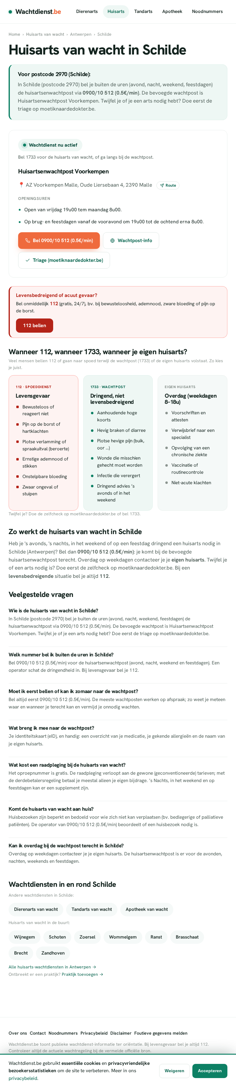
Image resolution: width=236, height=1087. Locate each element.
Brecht (21, 953)
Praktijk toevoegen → (82, 974)
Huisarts (116, 11)
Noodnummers (207, 11)
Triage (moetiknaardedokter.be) (68, 260)
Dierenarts (87, 11)
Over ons (18, 1033)
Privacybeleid (94, 1033)
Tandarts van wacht (92, 909)
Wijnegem (24, 937)
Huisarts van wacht (45, 34)
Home (14, 34)
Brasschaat (187, 937)
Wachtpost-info (135, 240)
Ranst (156, 937)
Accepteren (210, 1070)
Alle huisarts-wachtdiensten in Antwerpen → (52, 967)
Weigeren (174, 1070)
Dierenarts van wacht (36, 909)
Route (171, 185)
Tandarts (143, 11)
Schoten (57, 937)
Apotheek (172, 11)
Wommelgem (123, 937)
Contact (38, 1033)
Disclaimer (121, 1033)
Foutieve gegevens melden (160, 1033)
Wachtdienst (38, 11)
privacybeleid (23, 1078)
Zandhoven (53, 953)
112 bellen (34, 325)
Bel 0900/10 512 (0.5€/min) (63, 240)
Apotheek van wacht (147, 909)
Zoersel (87, 937)
